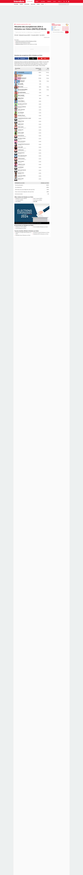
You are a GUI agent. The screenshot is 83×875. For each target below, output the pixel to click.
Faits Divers (26, 4)
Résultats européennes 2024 (22, 24)
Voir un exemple (65, 26)
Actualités (29, 1)
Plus (59, 1)
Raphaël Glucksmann (22, 78)
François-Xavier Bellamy (22, 89)
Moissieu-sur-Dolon (19, 44)
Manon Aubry (20, 86)
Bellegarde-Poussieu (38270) (24, 35)
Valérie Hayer (20, 75)
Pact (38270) (42, 35)
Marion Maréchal (21, 80)
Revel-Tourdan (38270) (37, 198)
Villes (42, 4)
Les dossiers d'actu (56, 29)
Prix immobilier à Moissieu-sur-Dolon (40, 226)
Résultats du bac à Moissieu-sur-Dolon (23, 235)
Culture (43, 1)
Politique (16, 4)
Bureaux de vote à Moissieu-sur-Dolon (23, 42)
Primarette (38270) (35, 35)
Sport (36, 1)
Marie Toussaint (21, 95)
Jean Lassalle (20, 83)
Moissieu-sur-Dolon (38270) (21, 226)
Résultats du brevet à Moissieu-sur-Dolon (41, 232)
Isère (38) (35, 201)
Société (21, 4)
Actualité (54, 26)
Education (33, 4)
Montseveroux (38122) (37, 200)
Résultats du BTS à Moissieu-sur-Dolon (40, 234)
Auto (54, 1)
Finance (49, 1)
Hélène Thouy (20, 98)
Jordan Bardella (21, 72)
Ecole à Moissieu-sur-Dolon (21, 228)
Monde (38, 4)
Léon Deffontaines (22, 92)
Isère (30, 24)
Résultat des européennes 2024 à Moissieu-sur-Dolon (26, 41)
